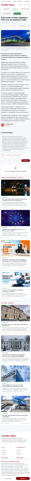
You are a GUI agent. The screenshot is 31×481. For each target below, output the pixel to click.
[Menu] (28, 4)
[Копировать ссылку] (29, 26)
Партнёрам (19, 454)
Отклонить (8, 478)
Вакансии (4, 454)
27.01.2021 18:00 (4, 22)
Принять (23, 478)
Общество (15, 9)
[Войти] (25, 4)
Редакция (4, 452)
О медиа (4, 450)
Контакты (18, 452)
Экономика (7, 9)
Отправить (25, 160)
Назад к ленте (7, 13)
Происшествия (25, 9)
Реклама (18, 450)
